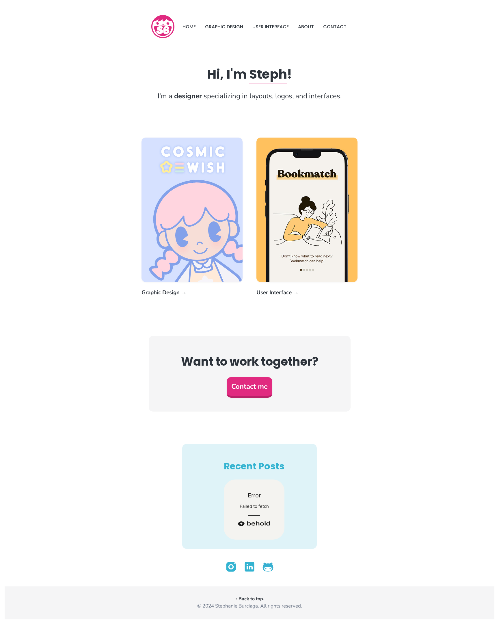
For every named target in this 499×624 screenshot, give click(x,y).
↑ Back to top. (249, 599)
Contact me (249, 386)
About (306, 26)
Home (189, 26)
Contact (335, 26)
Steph (268, 74)
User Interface (270, 26)
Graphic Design (224, 26)
